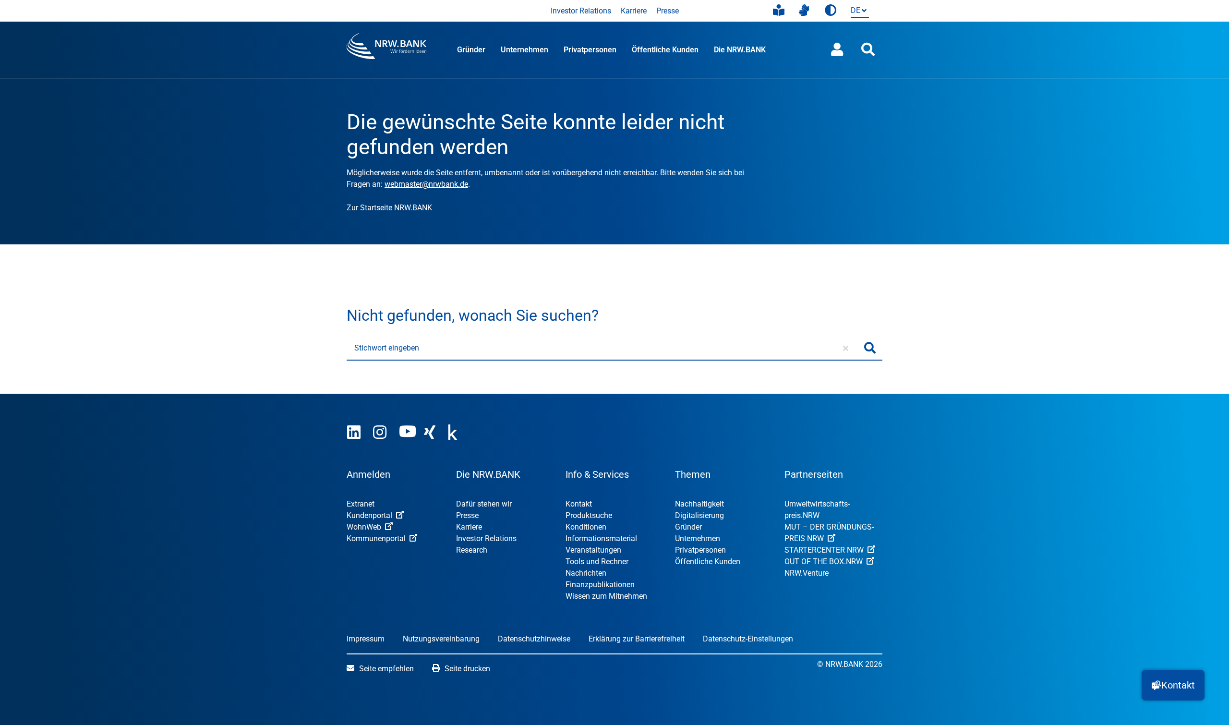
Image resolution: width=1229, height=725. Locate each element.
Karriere (634, 10)
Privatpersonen (590, 49)
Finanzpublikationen (600, 584)
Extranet (360, 503)
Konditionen (586, 527)
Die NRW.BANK (740, 49)
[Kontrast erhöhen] (830, 11)
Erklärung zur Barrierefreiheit (637, 638)
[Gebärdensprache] (804, 10)
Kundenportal (369, 515)
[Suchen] (869, 348)
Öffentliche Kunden (665, 49)
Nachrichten (586, 573)
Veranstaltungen (593, 550)
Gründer (471, 49)
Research (471, 550)
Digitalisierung (699, 515)
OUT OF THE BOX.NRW (823, 561)
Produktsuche (589, 515)
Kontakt (579, 503)
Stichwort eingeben (386, 347)
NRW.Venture (806, 573)
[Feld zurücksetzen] (845, 348)
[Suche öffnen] (868, 49)
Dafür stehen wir (484, 503)
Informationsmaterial (601, 538)
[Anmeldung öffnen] (837, 49)
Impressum (366, 638)
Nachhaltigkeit (699, 503)
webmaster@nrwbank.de (426, 184)
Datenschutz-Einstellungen (748, 638)
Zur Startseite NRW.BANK (389, 207)
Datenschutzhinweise (534, 638)
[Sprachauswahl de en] (857, 11)
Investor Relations (581, 10)
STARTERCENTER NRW (824, 550)
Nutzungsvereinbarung (441, 638)
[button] (1173, 685)
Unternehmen (524, 49)
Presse (667, 10)
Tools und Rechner (597, 561)
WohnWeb (364, 527)
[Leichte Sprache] (778, 10)
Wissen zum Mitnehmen (606, 596)
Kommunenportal (376, 538)
